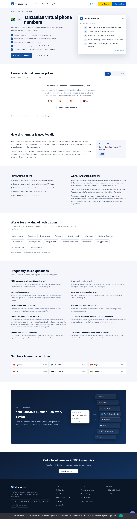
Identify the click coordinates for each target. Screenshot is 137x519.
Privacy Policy (85, 494)
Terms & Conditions (87, 490)
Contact (45, 4)
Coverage (20, 11)
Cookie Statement (87, 501)
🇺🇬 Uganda (51, 101)
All (108, 74)
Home (13, 11)
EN (92, 4)
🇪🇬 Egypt (86, 101)
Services (34, 4)
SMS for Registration (63, 498)
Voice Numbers (61, 494)
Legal (53, 4)
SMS (122, 74)
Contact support (46, 116)
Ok (121, 516)
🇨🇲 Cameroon (74, 101)
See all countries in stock (68, 107)
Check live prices (42, 55)
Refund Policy (85, 498)
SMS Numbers (60, 490)
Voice (115, 74)
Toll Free (59, 501)
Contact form (110, 494)
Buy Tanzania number (21, 55)
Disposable (60, 505)
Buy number (119, 4)
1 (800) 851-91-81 (113, 490)
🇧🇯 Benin (62, 101)
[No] (134, 516)
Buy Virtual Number (68, 471)
